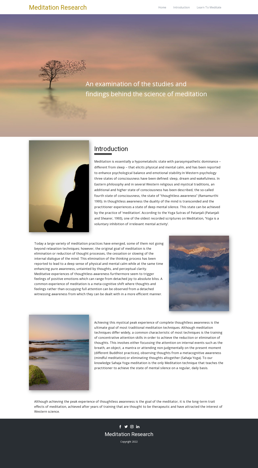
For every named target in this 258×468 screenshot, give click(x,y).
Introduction (181, 7)
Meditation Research (58, 7)
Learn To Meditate (209, 7)
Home (162, 7)
